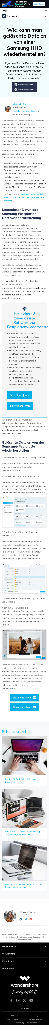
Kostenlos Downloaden (26, 84)
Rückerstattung (18, 1023)
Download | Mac (20, 405)
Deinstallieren (31, 1023)
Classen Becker (19, 104)
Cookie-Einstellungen (15, 1019)
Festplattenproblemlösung (25, 111)
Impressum (39, 1016)
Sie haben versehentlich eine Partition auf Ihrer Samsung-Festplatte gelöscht (24, 197)
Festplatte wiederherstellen (27, 934)
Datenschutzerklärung (24, 1016)
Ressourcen (10, 934)
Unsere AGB (9, 1016)
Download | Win (20, 395)
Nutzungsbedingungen (34, 1019)
